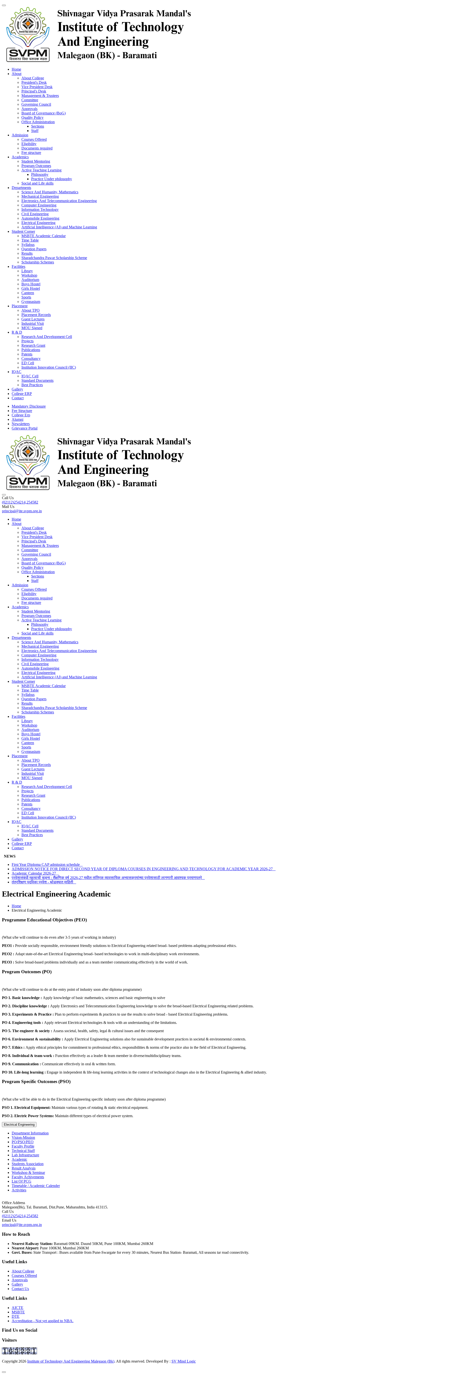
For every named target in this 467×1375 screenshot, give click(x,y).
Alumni (17, 419)
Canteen (27, 293)
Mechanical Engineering (40, 196)
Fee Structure (22, 411)
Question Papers (33, 249)
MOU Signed (31, 328)
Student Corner (23, 231)
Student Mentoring (35, 161)
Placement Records (36, 315)
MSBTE (18, 1312)
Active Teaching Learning (41, 170)
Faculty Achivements (28, 1177)
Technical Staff (23, 1151)
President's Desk (34, 82)
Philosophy (39, 174)
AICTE (17, 1308)
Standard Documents (37, 380)
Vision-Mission (23, 1137)
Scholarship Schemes (37, 262)
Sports (26, 297)
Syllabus (28, 245)
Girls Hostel (30, 288)
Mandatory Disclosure (29, 406)
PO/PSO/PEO (23, 1142)
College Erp (21, 415)
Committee (29, 100)
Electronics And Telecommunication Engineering (59, 201)
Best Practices (32, 385)
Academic (19, 1159)
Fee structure (31, 152)
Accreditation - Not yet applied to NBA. (42, 1321)
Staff (34, 131)
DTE (15, 1316)
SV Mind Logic (183, 1361)
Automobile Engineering (40, 218)
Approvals (29, 109)
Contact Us (20, 1289)
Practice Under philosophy (51, 179)
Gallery (17, 389)
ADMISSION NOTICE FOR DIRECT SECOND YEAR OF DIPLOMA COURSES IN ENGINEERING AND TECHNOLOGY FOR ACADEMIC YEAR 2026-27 (144, 869)
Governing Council (36, 104)
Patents (26, 354)
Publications (30, 350)
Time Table (30, 240)
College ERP (22, 394)
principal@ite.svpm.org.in (22, 511)
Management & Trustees (40, 96)
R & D (17, 332)
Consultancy (31, 358)
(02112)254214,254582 (20, 502)
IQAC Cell (29, 376)
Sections (37, 126)
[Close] (4, 1372)
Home (16, 69)
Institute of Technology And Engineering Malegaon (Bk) (70, 1361)
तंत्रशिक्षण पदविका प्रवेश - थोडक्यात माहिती (44, 882)
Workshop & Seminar (28, 1172)
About (16, 74)
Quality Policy (32, 117)
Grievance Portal (24, 428)
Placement (19, 306)
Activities (19, 1190)
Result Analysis (24, 1168)
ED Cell (27, 363)
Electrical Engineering (38, 223)
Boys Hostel (30, 284)
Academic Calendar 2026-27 (35, 873)
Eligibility (28, 144)
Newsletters (21, 424)
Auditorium (30, 280)
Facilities (18, 266)
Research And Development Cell (46, 337)
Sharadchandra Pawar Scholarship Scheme (54, 258)
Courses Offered (34, 139)
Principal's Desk (33, 91)
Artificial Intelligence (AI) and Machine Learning (59, 227)
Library (27, 271)
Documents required (37, 148)
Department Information (30, 1133)
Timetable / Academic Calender (36, 1186)
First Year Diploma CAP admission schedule (47, 864)
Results (27, 253)
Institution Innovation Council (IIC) (48, 367)
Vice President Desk (37, 87)
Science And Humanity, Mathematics (49, 192)
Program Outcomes (36, 166)
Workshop (29, 275)
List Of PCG (21, 1181)
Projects (27, 341)
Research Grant (33, 345)
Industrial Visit (32, 323)
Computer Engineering (38, 205)
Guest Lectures (33, 319)
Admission (20, 135)
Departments (21, 188)
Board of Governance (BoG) (43, 113)
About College (32, 78)
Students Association (28, 1164)
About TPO (30, 310)
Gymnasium (30, 301)
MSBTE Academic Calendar (43, 236)
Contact (18, 398)
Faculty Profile (23, 1146)
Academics (20, 157)
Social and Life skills (37, 183)
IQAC (16, 372)
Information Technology (40, 209)
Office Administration (38, 122)
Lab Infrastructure (25, 1155)
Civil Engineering (35, 214)
